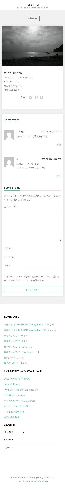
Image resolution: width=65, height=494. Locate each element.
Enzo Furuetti (27, 352)
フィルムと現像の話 (14, 411)
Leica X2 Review (12, 384)
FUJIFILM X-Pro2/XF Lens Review (21, 389)
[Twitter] (30, 97)
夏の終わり (9, 357)
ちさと (24, 346)
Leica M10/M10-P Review (17, 378)
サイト (7, 265)
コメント (10, 206)
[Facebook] (36, 97)
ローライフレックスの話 (16, 406)
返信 (58, 144)
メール (9, 256)
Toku (21, 362)
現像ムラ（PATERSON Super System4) (23, 324)
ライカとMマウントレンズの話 (19, 400)
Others (29, 77)
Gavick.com (49, 477)
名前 (7, 248)
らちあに (21, 131)
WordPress (43, 481)
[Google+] (41, 97)
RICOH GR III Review (14, 395)
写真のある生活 (11, 417)
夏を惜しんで (10, 335)
